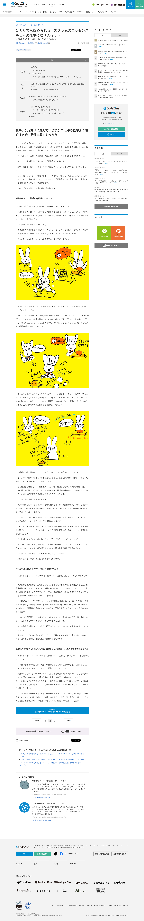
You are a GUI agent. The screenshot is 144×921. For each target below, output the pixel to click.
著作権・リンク (61, 905)
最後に (33, 116)
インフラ (53, 11)
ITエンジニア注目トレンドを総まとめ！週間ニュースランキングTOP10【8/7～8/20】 (111, 182)
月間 (119, 35)
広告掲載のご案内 (120, 854)
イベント (52, 4)
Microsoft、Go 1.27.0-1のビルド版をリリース (112, 45)
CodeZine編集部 (43, 43)
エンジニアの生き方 (66, 11)
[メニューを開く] (4, 4)
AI (26, 11)
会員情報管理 (72, 905)
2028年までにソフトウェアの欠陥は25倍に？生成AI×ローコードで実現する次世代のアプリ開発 (111, 191)
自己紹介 (34, 67)
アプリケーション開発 (38, 11)
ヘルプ (52, 905)
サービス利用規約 (99, 905)
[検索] (20, 11)
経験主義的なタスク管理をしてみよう (46, 100)
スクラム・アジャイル (23, 50)
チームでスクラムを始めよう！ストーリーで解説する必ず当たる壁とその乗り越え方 (51, 762)
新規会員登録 (112, 129)
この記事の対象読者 (38, 70)
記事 (43, 4)
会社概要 (89, 905)
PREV (37, 721)
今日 (103, 35)
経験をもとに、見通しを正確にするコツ (47, 89)
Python (80, 11)
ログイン (112, 135)
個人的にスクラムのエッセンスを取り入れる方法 (48, 96)
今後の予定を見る (112, 245)
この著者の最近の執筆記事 (41, 797)
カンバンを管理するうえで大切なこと (46, 110)
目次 (52, 60)
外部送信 (125, 905)
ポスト (76, 50)
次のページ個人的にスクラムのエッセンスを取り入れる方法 (52, 710)
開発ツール (90, 11)
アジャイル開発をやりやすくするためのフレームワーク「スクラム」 (57, 77)
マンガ (113, 11)
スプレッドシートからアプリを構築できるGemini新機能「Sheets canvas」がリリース (113, 71)
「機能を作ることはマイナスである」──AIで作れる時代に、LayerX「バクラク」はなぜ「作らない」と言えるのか (110, 172)
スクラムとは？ (36, 73)
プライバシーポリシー (114, 905)
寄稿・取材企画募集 (102, 854)
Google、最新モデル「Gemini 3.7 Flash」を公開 (113, 40)
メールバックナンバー (113, 123)
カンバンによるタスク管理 (40, 107)
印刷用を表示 (23, 740)
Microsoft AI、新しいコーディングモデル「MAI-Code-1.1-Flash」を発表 (112, 96)
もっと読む (23, 765)
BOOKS (61, 4)
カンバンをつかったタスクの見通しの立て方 (48, 113)
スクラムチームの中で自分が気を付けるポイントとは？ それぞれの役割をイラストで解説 (52, 759)
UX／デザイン (102, 11)
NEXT (68, 721)
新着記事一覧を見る (111, 206)
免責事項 (81, 905)
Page (22, 72)
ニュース (36, 4)
